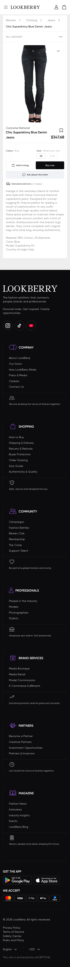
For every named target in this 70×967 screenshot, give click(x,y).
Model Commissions (22, 680)
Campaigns (16, 521)
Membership (17, 539)
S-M (52, 156)
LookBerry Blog (18, 826)
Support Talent (18, 550)
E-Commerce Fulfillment (24, 685)
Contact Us (16, 386)
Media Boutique (19, 668)
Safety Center (12, 936)
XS (41, 156)
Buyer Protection (20, 454)
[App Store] (47, 880)
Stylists (13, 618)
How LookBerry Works (22, 369)
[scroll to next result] (58, 84)
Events (13, 821)
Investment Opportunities (26, 747)
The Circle (15, 545)
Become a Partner (21, 736)
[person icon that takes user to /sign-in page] (56, 7)
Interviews (15, 809)
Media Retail (17, 674)
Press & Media (18, 375)
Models (13, 606)
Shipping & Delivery (21, 442)
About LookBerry (19, 357)
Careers (14, 381)
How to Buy (16, 437)
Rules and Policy (13, 940)
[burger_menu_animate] (6, 7)
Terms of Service (13, 931)
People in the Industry (23, 600)
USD (32, 949)
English (7, 949)
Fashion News (18, 803)
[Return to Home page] (25, 7)
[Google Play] (17, 880)
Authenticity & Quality (23, 471)
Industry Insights (19, 815)
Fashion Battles (19, 527)
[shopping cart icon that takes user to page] (64, 7)
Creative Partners (20, 741)
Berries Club (16, 533)
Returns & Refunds (21, 448)
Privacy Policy (11, 927)
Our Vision (15, 363)
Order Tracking (18, 460)
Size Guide (16, 466)
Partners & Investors (22, 753)
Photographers (18, 612)
